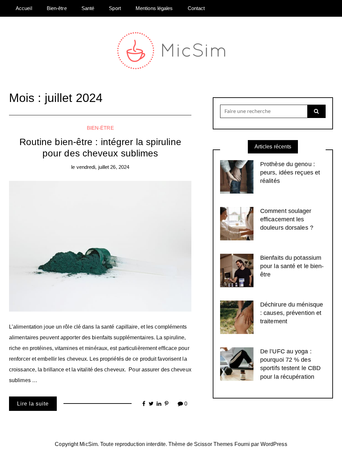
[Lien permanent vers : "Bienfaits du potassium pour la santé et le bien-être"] (236, 270)
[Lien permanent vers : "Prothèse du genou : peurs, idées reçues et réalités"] (236, 176)
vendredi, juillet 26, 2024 (103, 167)
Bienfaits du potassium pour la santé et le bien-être (292, 266)
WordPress (274, 444)
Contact (196, 8)
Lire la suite (33, 404)
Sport (115, 8)
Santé (88, 8)
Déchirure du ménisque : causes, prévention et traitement (291, 313)
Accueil (24, 8)
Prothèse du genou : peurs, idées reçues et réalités (290, 172)
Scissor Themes (213, 444)
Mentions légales (154, 8)
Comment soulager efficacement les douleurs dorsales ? (286, 219)
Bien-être (57, 8)
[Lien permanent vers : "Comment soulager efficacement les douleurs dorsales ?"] (236, 223)
